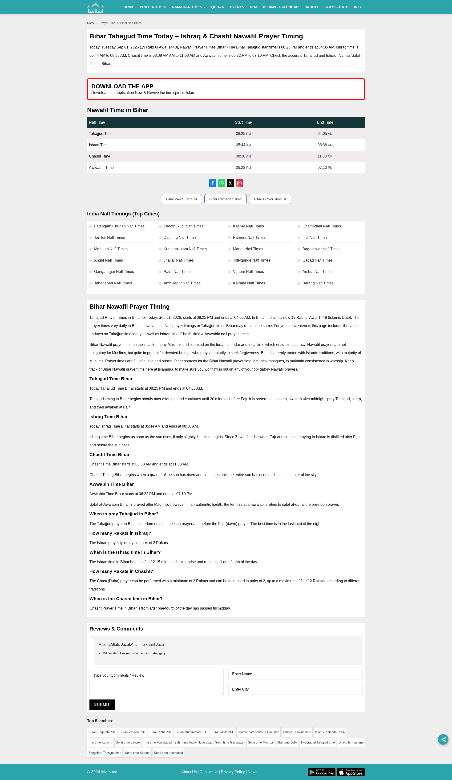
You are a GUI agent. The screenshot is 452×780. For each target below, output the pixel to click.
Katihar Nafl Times (248, 226)
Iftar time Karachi (100, 742)
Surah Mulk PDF (222, 732)
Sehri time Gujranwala (230, 742)
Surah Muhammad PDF (192, 732)
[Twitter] (230, 183)
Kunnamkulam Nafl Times (185, 249)
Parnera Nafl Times (249, 237)
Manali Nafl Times (248, 249)
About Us (189, 772)
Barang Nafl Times (318, 283)
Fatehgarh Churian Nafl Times (119, 226)
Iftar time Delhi (287, 742)
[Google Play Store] (295, 89)
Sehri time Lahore (128, 742)
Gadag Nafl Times (318, 260)
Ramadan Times (187, 7)
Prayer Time (107, 23)
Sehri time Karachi (137, 753)
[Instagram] (239, 183)
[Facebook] (212, 183)
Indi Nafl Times (315, 237)
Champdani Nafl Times (322, 226)
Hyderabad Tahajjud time (318, 742)
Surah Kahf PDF (160, 732)
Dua (254, 7)
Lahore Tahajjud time (297, 732)
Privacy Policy (233, 772)
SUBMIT (102, 705)
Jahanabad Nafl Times (113, 283)
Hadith (311, 7)
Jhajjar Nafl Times (179, 260)
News (252, 772)
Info (358, 7)
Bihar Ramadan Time (225, 199)
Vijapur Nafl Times (248, 272)
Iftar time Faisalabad (158, 742)
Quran (217, 7)
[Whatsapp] (221, 183)
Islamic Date (335, 7)
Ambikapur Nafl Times (182, 283)
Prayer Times (153, 7)
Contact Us (209, 772)
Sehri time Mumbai (261, 742)
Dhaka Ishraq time (351, 742)
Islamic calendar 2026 (330, 732)
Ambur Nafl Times (317, 272)
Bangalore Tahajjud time (105, 753)
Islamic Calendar (281, 7)
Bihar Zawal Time (179, 199)
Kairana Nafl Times (249, 283)
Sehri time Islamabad (168, 753)
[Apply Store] (339, 89)
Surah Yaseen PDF (133, 732)
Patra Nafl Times (177, 272)
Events (237, 7)
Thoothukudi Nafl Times (183, 226)
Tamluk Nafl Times (109, 237)
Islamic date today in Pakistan (258, 732)
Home (128, 7)
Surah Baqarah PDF (102, 732)
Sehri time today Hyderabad (193, 742)
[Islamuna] (95, 7)
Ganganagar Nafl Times (114, 272)
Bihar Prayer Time (268, 199)
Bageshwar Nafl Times (321, 249)
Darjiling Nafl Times (180, 237)
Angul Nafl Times (108, 260)
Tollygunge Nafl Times (251, 260)
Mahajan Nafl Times (111, 249)
